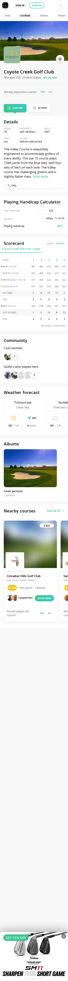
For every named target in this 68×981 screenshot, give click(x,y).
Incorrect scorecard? (53, 326)
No (50, 92)
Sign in (19, 5)
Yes (43, 92)
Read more (41, 176)
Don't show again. (34, 978)
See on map (50, 77)
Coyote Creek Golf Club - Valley (21, 249)
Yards (50, 243)
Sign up (36, 5)
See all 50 (53, 511)
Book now (44, 598)
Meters (60, 243)
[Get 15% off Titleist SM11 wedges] (34, 956)
